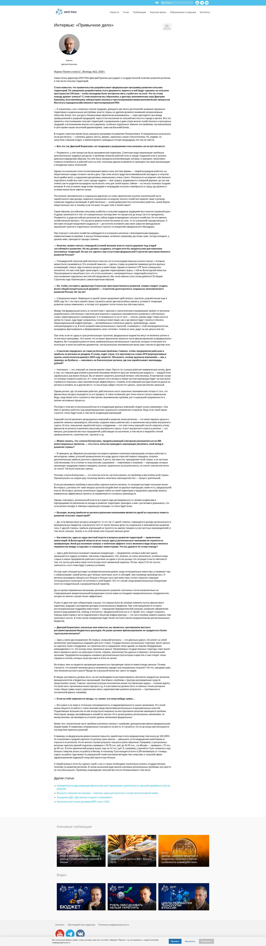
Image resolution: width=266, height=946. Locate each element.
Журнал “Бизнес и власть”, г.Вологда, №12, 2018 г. (79, 71)
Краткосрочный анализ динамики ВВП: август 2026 (83, 801)
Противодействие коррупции (81, 925)
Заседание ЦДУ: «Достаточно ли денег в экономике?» (84, 797)
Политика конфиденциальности (114, 925)
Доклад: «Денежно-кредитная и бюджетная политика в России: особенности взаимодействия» (179, 859)
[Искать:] (177, 2)
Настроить (190, 941)
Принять (175, 941)
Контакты (59, 925)
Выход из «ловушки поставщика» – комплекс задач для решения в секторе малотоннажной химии (107, 793)
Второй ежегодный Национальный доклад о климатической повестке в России (81, 859)
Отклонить (206, 941)
